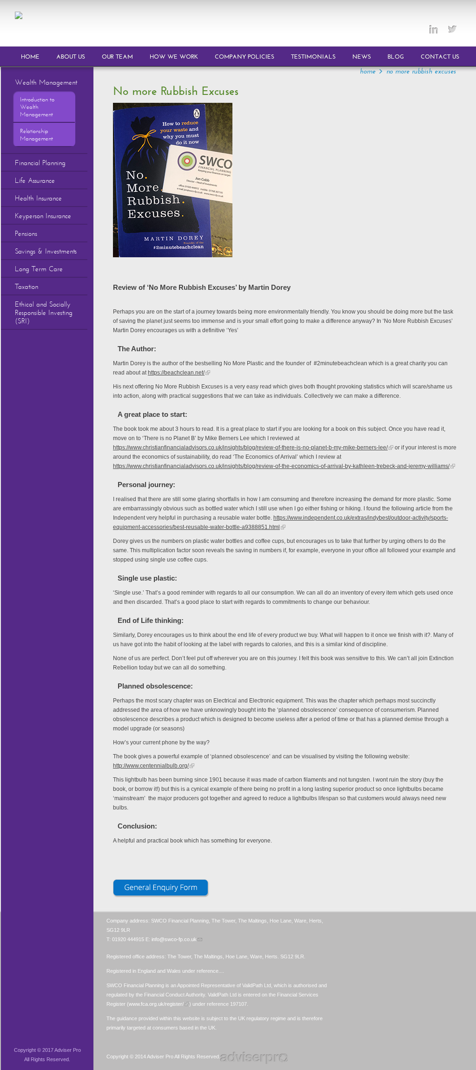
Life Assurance (35, 180)
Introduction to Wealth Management (37, 107)
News (361, 56)
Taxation (26, 286)
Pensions (26, 233)
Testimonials (313, 56)
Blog (396, 56)
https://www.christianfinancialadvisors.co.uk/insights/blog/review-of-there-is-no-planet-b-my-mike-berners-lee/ (250, 447)
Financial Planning (40, 163)
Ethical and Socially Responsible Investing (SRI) (44, 312)
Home (30, 56)
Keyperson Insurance (43, 216)
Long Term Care (39, 269)
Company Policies (244, 56)
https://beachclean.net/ (176, 372)
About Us (70, 56)
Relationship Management (36, 134)
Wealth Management (46, 82)
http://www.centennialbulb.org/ (151, 765)
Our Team (117, 56)
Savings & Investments (46, 251)
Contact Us (440, 56)
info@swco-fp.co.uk (174, 939)
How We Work (174, 56)
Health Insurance (38, 198)
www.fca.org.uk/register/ (156, 1004)
